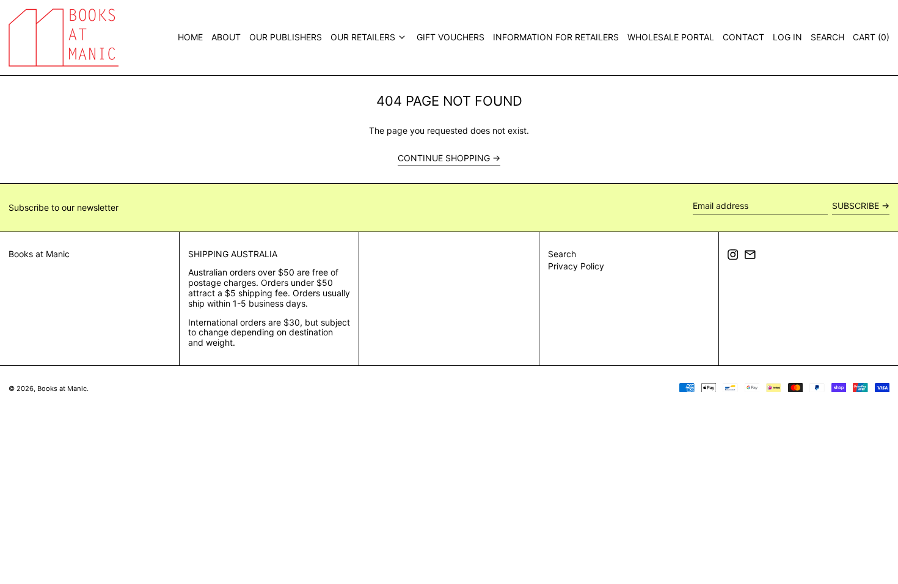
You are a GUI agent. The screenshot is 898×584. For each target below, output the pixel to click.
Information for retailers (556, 37)
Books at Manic (39, 254)
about (226, 37)
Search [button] (827, 37)
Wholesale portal (670, 37)
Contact (743, 37)
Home (190, 37)
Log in (787, 37)
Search (562, 254)
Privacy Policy (576, 266)
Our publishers (285, 37)
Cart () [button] (871, 37)
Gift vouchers (450, 37)
